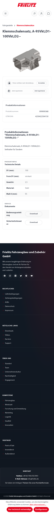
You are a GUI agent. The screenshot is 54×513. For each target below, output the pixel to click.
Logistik (8, 417)
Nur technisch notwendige (19, 510)
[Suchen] (34, 13)
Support (8, 343)
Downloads (9, 331)
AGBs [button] (7, 302)
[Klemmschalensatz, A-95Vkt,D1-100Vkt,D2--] (27, 60)
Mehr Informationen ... (38, 505)
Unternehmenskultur (13, 372)
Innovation (9, 425)
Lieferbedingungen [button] (12, 294)
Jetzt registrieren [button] (39, 91)
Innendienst (9, 450)
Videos (7, 335)
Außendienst (10, 454)
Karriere (8, 339)
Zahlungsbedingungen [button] (13, 298)
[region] (27, 60)
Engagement (10, 380)
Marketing (9, 413)
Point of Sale (9, 446)
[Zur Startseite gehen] (27, 5)
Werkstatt (8, 405)
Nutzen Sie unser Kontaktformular (36, 483)
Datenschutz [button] (9, 306)
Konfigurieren (41, 510)
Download (34, 214)
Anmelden (41, 83)
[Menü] (5, 13)
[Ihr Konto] (41, 13)
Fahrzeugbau (10, 401)
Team (7, 368)
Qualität (8, 421)
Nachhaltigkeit (10, 376)
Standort (8, 364)
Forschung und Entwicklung (15, 409)
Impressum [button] (9, 310)
